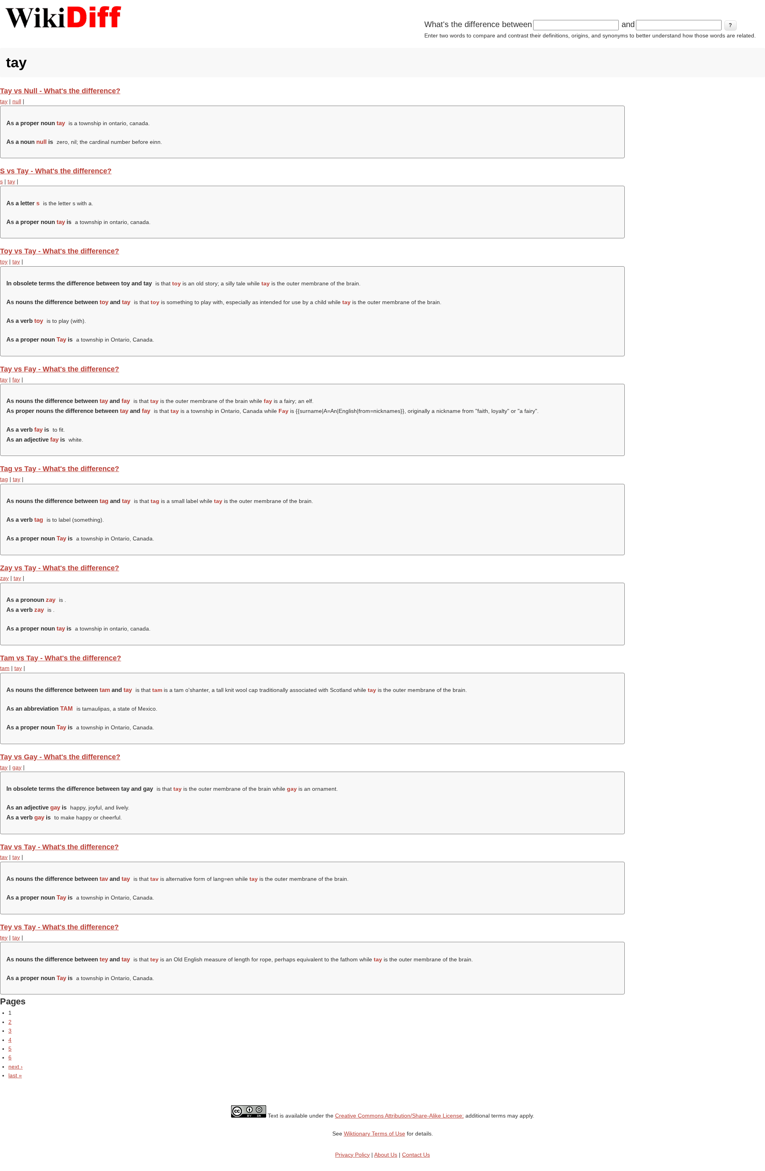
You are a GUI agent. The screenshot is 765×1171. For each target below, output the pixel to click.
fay (16, 379)
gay (17, 767)
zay (4, 578)
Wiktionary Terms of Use (374, 1133)
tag (4, 479)
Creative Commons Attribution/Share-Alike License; (399, 1115)
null (16, 101)
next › (15, 1066)
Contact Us (416, 1154)
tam (5, 668)
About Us (385, 1154)
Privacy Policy (352, 1154)
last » (15, 1075)
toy (4, 261)
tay (4, 101)
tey (4, 937)
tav (4, 857)
